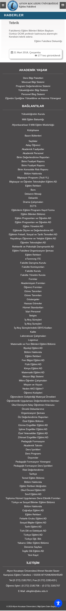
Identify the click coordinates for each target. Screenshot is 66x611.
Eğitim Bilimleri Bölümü (33, 214)
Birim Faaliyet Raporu (33, 161)
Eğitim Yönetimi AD (33, 226)
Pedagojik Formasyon (33, 441)
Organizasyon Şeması (33, 413)
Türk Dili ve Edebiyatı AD (33, 530)
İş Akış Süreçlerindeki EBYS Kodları (33, 327)
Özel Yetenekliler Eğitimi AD (33, 433)
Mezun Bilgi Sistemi (33, 376)
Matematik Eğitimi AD (33, 372)
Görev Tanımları (33, 291)
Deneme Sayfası (33, 547)
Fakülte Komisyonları (33, 267)
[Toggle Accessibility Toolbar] (58, 603)
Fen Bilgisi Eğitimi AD (33, 360)
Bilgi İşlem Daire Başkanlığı (48, 606)
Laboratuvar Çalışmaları (33, 336)
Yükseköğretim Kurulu (33, 114)
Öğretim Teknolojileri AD (33, 242)
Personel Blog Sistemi (33, 94)
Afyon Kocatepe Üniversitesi (24, 606)
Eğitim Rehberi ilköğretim (33, 486)
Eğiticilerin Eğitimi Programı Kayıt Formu (33, 210)
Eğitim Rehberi (33, 185)
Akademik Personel (33, 153)
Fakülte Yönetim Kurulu (33, 275)
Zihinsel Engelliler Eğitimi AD (33, 437)
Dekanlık (33, 198)
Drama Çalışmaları (33, 202)
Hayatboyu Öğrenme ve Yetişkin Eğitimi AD (33, 238)
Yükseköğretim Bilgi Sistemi (33, 90)
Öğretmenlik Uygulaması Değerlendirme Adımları (33, 400)
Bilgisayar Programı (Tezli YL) (33, 177)
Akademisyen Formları (33, 283)
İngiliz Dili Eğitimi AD (33, 551)
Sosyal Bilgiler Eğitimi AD (33, 522)
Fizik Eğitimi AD (33, 364)
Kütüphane (33, 130)
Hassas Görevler (33, 303)
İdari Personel (33, 311)
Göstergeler (33, 299)
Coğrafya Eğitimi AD (33, 510)
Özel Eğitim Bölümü (33, 421)
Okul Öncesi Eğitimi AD (33, 490)
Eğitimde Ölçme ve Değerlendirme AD (33, 230)
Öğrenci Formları (33, 287)
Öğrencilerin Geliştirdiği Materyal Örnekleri (33, 396)
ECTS (33, 206)
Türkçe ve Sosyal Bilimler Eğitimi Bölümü (33, 502)
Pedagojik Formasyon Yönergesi (33, 461)
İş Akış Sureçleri (33, 323)
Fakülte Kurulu (33, 271)
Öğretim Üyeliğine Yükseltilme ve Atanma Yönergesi (33, 98)
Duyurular (33, 457)
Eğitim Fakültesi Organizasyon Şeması (33, 250)
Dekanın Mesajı (33, 193)
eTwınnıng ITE (33, 258)
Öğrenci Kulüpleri (33, 392)
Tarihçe (33, 473)
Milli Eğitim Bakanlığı (33, 119)
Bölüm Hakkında (33, 173)
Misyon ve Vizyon (33, 384)
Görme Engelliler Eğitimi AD (33, 425)
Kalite (33, 331)
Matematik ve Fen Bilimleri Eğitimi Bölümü (33, 344)
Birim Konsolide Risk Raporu (33, 169)
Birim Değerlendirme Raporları (33, 157)
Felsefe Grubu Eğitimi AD (33, 518)
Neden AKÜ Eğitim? (33, 388)
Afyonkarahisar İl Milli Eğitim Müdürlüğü (33, 124)
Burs (33, 189)
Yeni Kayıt (33, 555)
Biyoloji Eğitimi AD (33, 348)
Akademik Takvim (33, 445)
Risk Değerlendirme (33, 469)
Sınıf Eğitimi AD (33, 494)
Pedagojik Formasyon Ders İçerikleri (33, 465)
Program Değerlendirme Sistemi (33, 86)
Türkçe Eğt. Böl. (33, 538)
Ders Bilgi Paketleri (33, 78)
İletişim (33, 315)
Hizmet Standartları (33, 307)
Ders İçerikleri (33, 449)
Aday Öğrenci (33, 145)
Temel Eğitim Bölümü (33, 478)
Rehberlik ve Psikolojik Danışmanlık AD (33, 246)
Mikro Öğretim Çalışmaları (33, 380)
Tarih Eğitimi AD (33, 526)
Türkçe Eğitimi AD (33, 534)
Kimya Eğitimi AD (33, 368)
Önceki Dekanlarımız (33, 409)
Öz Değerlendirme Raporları (33, 417)
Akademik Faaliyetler (33, 149)
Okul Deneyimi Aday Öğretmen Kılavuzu (33, 405)
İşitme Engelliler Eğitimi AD (33, 429)
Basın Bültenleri (33, 135)
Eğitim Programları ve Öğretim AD (33, 218)
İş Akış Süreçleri (33, 319)
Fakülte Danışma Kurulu (33, 262)
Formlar (33, 279)
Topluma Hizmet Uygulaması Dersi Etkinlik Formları (33, 498)
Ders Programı (33, 453)
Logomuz (33, 340)
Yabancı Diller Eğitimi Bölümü (33, 542)
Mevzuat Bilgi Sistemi (33, 82)
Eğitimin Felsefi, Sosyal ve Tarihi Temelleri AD (33, 234)
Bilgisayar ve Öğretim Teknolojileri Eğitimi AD (33, 181)
